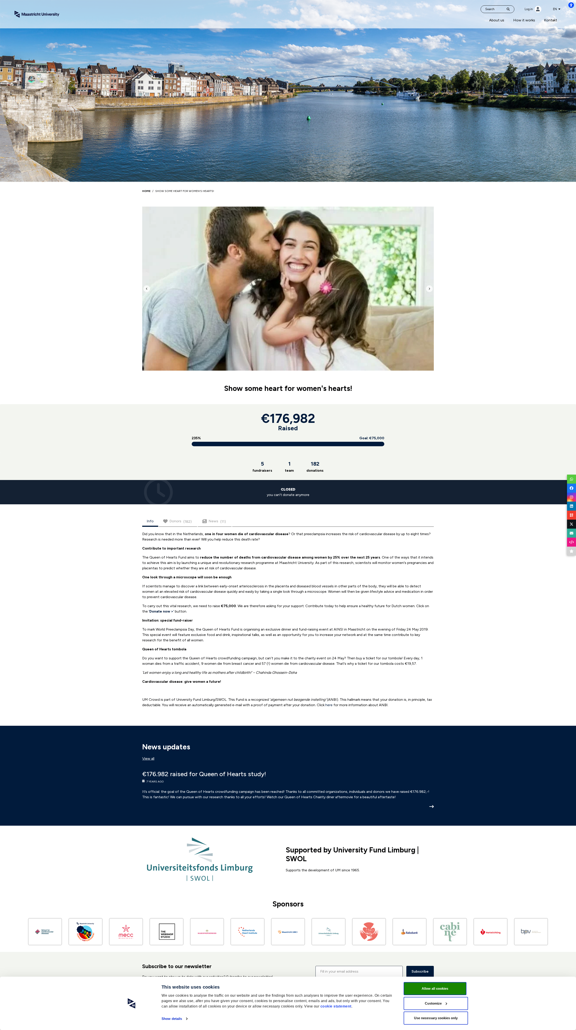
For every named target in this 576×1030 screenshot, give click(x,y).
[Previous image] (146, 288)
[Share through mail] (571, 533)
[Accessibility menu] (571, 5)
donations (315, 466)
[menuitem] (496, 20)
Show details (172, 1019)
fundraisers (262, 466)
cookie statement (335, 1006)
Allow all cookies (435, 988)
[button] (359, 971)
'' (162, 611)
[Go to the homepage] (36, 14)
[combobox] (557, 9)
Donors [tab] (180, 521)
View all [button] (148, 758)
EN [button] (555, 9)
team (289, 466)
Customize (433, 1003)
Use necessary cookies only (436, 1018)
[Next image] (429, 288)
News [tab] (217, 521)
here (329, 705)
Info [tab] (150, 521)
